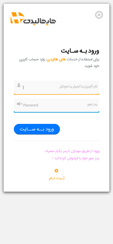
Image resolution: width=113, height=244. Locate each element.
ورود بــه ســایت (37, 129)
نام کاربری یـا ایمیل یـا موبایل (78, 86)
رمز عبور (92, 104)
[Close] (99, 15)
